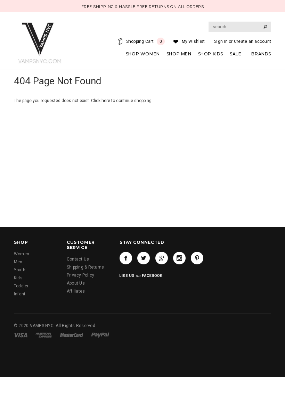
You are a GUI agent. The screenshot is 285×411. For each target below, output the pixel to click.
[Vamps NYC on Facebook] (126, 258)
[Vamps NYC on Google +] (161, 258)
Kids (18, 278)
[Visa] (20, 335)
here (105, 100)
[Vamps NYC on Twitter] (143, 258)
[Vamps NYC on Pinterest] (197, 258)
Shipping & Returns (85, 267)
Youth (19, 269)
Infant (19, 294)
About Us (76, 283)
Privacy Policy (80, 275)
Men (18, 261)
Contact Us (78, 259)
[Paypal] (100, 335)
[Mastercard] (71, 335)
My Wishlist (193, 41)
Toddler (21, 286)
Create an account (252, 41)
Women (21, 253)
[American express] (43, 335)
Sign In (221, 41)
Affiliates (76, 291)
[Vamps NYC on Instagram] (179, 258)
